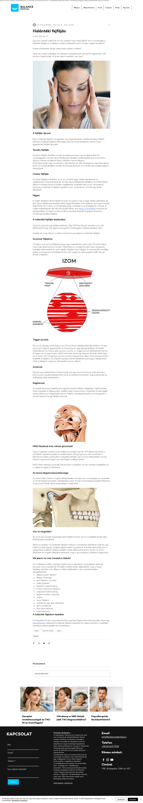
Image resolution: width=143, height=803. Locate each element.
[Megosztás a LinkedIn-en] (44, 643)
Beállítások (121, 799)
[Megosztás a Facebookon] (34, 643)
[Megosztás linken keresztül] (49, 643)
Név (9, 745)
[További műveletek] (109, 25)
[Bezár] (140, 799)
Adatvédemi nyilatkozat (63, 783)
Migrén (59, 631)
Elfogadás (133, 799)
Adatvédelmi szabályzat (19, 800)
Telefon (11, 761)
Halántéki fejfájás (48, 631)
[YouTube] (112, 760)
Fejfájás (36, 631)
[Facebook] (103, 760)
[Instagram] (107, 760)
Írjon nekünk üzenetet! (16, 769)
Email (10, 753)
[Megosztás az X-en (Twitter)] (39, 643)
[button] (77, 7)
